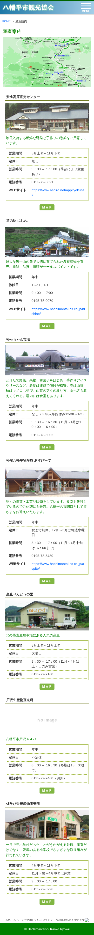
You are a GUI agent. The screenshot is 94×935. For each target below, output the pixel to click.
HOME (6, 21)
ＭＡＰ (47, 207)
